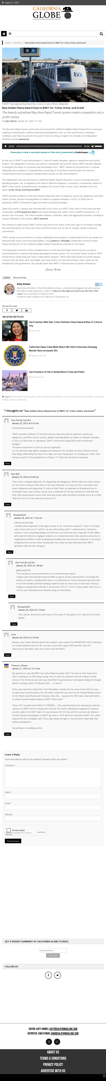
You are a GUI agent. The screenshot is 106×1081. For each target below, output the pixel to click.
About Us (53, 1052)
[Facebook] (97, 284)
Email (8, 803)
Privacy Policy (53, 1064)
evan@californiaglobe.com (65, 1033)
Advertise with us (53, 1070)
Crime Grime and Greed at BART (80, 396)
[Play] (5, 146)
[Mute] (92, 146)
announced (24, 139)
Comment (10, 765)
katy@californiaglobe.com (63, 1029)
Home (8, 42)
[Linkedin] (26, 310)
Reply (8, 463)
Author (6, 278)
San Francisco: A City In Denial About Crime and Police (56, 372)
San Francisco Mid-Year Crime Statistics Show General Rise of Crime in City (65, 323)
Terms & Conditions (53, 1058)
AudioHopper (81, 152)
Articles (17, 42)
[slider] (99, 146)
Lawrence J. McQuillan (60, 240)
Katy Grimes (11, 121)
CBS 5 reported (41, 218)
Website (9, 814)
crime (65, 396)
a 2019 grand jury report (26, 212)
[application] (53, 146)
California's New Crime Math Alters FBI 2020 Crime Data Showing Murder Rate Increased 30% (63, 348)
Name (8, 792)
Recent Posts (19, 278)
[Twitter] (100, 284)
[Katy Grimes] (9, 289)
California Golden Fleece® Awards (49, 396)
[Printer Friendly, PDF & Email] (53, 270)
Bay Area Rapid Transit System (23, 396)
